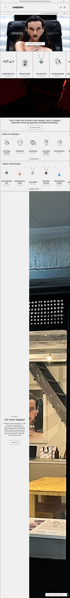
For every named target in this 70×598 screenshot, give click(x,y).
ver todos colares (34, 189)
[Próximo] (67, 33)
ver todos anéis (33, 159)
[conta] (61, 7)
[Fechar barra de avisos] (63, 1)
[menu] (5, 7)
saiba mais (15, 442)
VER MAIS (35, 43)
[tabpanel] (35, 33)
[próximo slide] (65, 65)
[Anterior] (3, 33)
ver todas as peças (35, 127)
